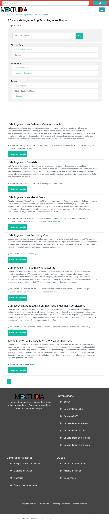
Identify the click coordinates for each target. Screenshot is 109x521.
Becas (67, 402)
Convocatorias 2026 (73, 409)
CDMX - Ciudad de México (24, 91)
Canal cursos (17, 15)
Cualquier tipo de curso (23, 50)
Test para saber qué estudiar (27, 463)
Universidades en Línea (75, 430)
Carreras (17, 55)
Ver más (83, 519)
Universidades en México (76, 423)
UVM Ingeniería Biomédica (23, 162)
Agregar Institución (72, 471)
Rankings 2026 (71, 416)
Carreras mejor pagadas (25, 485)
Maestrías (18, 478)
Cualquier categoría (21, 68)
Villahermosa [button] (22, 254)
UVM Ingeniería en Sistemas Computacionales (35, 124)
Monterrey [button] (21, 364)
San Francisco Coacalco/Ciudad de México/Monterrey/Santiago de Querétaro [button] (49, 327)
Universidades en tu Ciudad (77, 438)
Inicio (9, 15)
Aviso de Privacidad (80, 504)
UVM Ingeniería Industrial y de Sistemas (31, 267)
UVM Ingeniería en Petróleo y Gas (28, 235)
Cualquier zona (20, 86)
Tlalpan (19, 96)
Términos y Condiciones (61, 504)
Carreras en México (23, 471)
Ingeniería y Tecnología (32, 15)
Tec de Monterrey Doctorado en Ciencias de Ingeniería (40, 340)
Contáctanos (70, 478)
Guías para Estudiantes (75, 463)
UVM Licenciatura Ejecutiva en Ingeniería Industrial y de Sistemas (46, 305)
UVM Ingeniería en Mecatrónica (26, 197)
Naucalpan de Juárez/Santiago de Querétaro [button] (35, 183)
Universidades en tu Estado (77, 445)
